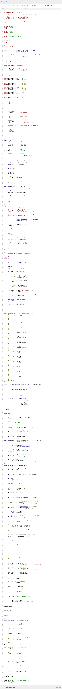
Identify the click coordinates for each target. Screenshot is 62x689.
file (26, 8)
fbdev (49, 6)
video (45, 6)
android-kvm (4, 6)
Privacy (10, 687)
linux (10, 6)
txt (57, 687)
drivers (41, 6)
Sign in (59, 1)
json (60, 687)
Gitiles (7, 687)
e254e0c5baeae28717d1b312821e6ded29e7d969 (24, 6)
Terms (14, 687)
